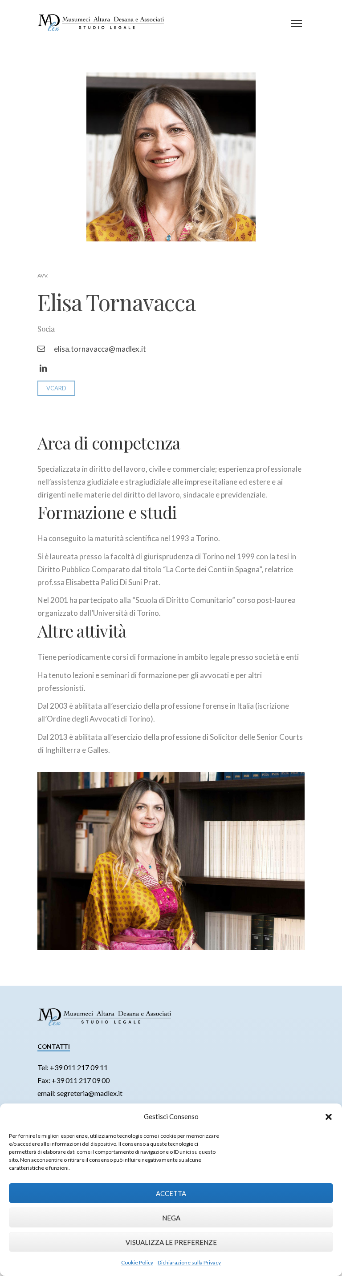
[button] (328, 1116)
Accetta (171, 1193)
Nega (171, 1218)
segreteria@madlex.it (89, 1093)
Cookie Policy (137, 1262)
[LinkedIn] (43, 368)
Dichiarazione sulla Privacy (189, 1262)
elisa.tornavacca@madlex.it (100, 348)
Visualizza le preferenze (171, 1242)
